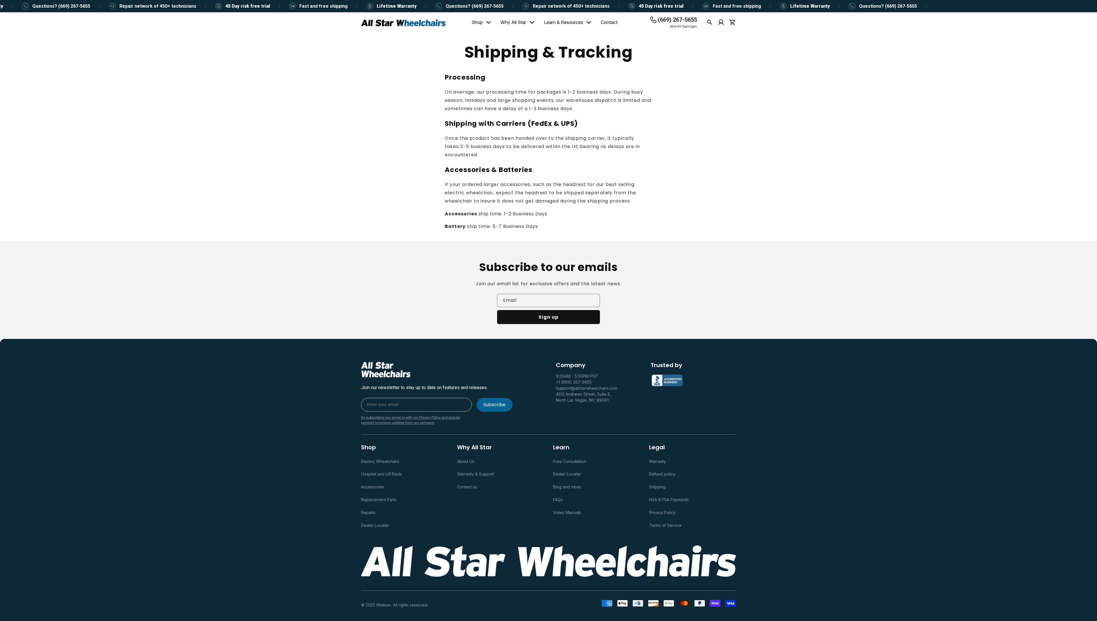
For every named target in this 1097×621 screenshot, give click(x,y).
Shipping (657, 486)
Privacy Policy (662, 512)
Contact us (467, 486)
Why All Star (513, 22)
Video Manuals (567, 512)
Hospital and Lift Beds (381, 474)
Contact (609, 22)
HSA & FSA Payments (669, 499)
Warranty (657, 461)
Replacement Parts (379, 499)
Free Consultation (569, 461)
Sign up (548, 317)
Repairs (368, 512)
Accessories (372, 486)
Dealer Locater (375, 525)
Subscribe (494, 404)
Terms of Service (665, 525)
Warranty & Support (475, 474)
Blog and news (567, 486)
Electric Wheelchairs (380, 461)
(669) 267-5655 (677, 19)
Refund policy (662, 474)
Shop (477, 22)
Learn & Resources (563, 22)
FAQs (558, 499)
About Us (465, 461)
